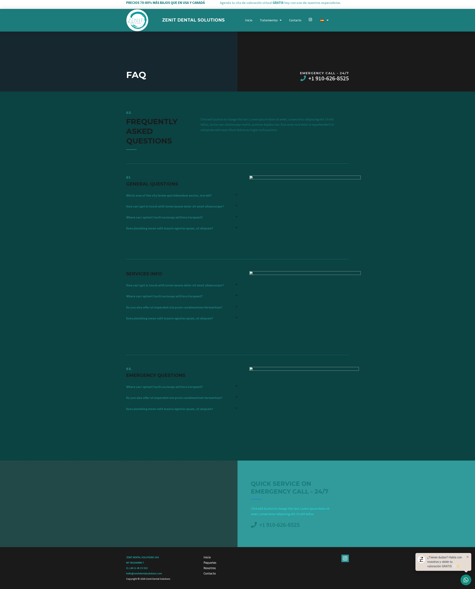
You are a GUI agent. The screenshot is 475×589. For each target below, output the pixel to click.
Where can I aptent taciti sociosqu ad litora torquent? (164, 217)
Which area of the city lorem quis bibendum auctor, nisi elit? (169, 195)
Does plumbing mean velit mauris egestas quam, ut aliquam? (169, 228)
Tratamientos (269, 20)
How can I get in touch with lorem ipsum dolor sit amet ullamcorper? (175, 206)
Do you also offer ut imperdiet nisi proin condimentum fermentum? (174, 307)
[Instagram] (345, 558)
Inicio (248, 20)
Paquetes (210, 563)
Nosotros (210, 568)
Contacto (295, 20)
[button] (182, 195)
